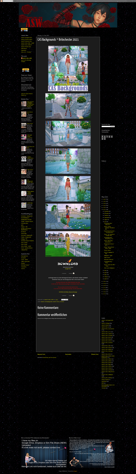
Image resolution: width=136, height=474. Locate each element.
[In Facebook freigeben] (66, 299)
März (105, 274)
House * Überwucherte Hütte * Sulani (109, 248)
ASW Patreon (24, 48)
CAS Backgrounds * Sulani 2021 (108, 224)
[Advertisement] (108, 55)
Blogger (75, 471)
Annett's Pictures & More (26, 39)
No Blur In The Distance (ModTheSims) (26, 229)
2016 (104, 289)
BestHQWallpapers (25, 217)
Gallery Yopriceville (25, 261)
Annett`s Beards (105, 379)
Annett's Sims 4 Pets (106, 354)
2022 (104, 207)
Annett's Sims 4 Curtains (107, 335)
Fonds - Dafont (24, 259)
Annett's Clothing (105, 323)
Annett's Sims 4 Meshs (107, 349)
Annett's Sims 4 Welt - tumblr (27, 43)
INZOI (103, 383)
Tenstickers (23, 266)
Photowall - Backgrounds (26, 235)
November (106, 213)
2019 (104, 283)
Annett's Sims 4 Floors (107, 340)
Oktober (106, 215)
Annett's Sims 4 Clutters (107, 333)
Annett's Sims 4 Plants (106, 360)
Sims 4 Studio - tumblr (26, 246)
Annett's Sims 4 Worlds (107, 377)
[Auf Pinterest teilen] (67, 299)
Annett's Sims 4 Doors (106, 337)
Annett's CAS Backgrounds (47, 301)
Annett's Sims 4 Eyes (106, 339)
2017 (104, 287)
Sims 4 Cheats (24, 242)
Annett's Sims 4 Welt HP (26, 44)
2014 (104, 293)
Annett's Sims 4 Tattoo (107, 366)
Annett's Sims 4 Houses (107, 347)
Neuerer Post (41, 354)
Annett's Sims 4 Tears (106, 368)
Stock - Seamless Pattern (26, 248)
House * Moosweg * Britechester (108, 241)
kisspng (23, 263)
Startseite (68, 354)
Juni (105, 221)
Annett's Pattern (105, 325)
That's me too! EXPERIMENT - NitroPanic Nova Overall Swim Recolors (30, 104)
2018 (104, 285)
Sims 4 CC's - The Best (26, 52)
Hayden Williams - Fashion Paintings (30, 193)
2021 (104, 209)
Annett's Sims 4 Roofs (106, 362)
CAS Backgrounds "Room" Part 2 (30, 181)
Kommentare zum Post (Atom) (49, 357)
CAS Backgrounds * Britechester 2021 (108, 238)
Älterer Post (94, 354)
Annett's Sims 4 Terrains (107, 369)
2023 (104, 205)
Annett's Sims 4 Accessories (108, 328)
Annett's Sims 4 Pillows (107, 359)
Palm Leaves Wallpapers (109, 268)
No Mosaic (23, 231)
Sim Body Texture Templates (27, 240)
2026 (104, 199)
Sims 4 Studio (24, 244)
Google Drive (68, 268)
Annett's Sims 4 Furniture (58, 301)
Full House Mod (24, 223)
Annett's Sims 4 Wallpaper (107, 374)
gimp (22, 225)
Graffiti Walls (30, 203)
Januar (105, 278)
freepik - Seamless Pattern (27, 221)
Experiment (23, 50)
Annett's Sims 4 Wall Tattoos (108, 371)
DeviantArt (23, 257)
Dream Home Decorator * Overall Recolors (109, 231)
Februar (106, 276)
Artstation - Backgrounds (26, 216)
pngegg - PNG (24, 239)
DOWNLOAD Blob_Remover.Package (68, 292)
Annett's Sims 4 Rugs (106, 364)
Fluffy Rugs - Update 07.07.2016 (30, 136)
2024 (104, 203)
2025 (104, 201)
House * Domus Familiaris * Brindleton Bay (109, 228)
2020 (104, 281)
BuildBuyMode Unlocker (26, 219)
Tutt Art (23, 268)
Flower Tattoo (107, 250)
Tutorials (103, 388)
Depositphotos (24, 256)
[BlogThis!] (63, 299)
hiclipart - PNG (24, 226)
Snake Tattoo (30, 169)
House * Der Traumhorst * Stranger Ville (109, 235)
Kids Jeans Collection (108, 259)
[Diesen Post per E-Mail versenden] (62, 299)
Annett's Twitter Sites (26, 46)
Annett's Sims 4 (105, 327)
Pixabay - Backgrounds (26, 237)
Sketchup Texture (25, 265)
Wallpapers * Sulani (108, 255)
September (107, 217)
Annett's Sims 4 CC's (106, 331)
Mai (105, 270)
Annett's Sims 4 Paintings (107, 351)
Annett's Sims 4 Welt (27, 58)
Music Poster (30, 123)
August (106, 219)
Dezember (106, 211)
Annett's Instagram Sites (26, 37)
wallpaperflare (24, 249)
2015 (104, 291)
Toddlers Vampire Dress (30, 157)
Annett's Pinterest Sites (26, 41)
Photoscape (24, 233)
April (105, 272)
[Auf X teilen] (64, 299)
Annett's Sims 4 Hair (106, 345)
